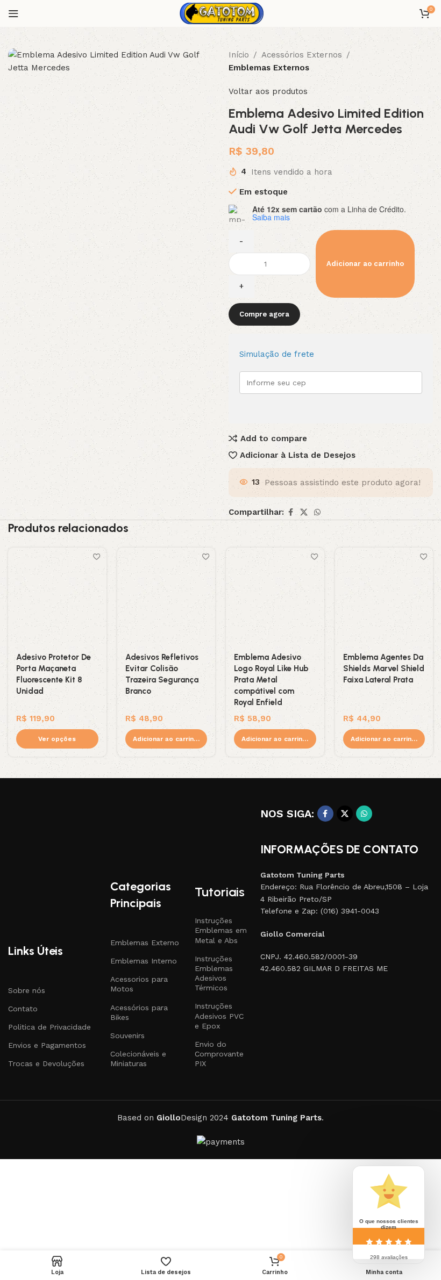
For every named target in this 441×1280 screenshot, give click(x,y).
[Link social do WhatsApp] (317, 512)
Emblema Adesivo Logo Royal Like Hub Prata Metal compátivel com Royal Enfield (271, 679)
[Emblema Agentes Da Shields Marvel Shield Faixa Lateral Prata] (384, 597)
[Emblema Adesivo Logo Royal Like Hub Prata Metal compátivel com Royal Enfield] (275, 597)
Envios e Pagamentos (47, 1045)
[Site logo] (220, 13)
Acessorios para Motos (139, 984)
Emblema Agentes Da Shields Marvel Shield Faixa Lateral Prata (383, 668)
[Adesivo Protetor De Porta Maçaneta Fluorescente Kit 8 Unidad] (57, 597)
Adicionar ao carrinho (365, 264)
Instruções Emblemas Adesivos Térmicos (214, 973)
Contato (23, 1008)
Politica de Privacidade (49, 1027)
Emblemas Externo (144, 942)
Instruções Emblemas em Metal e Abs (221, 930)
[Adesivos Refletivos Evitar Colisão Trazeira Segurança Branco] (166, 597)
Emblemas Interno (143, 961)
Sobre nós (26, 990)
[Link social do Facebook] (290, 512)
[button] (166, 739)
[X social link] (304, 512)
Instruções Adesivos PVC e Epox (219, 1016)
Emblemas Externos (269, 68)
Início (239, 55)
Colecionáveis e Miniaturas (138, 1058)
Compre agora (264, 314)
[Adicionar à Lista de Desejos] (97, 557)
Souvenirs (127, 1035)
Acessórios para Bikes (139, 1012)
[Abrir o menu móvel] (13, 13)
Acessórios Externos (301, 55)
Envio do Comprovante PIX (219, 1054)
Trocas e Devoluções (46, 1063)
